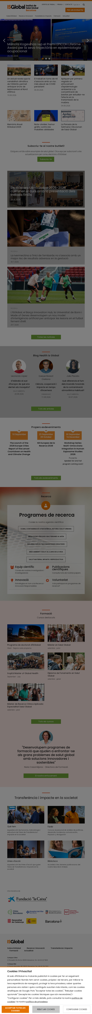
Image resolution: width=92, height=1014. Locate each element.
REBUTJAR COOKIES (46, 1009)
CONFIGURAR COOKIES (76, 1009)
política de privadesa (36, 1001)
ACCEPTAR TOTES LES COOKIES (15, 1009)
